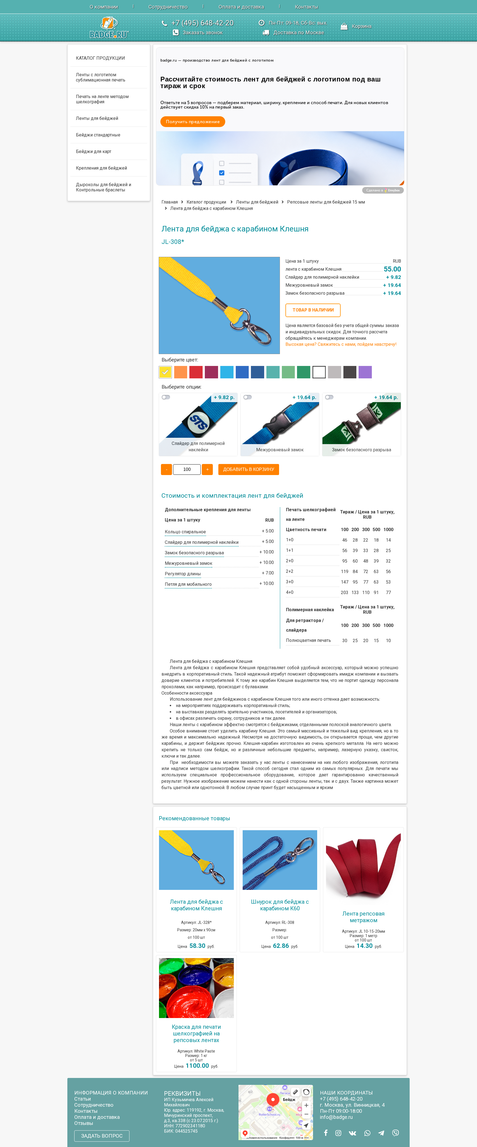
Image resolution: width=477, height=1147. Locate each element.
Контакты (306, 7)
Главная (169, 202)
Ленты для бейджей (257, 202)
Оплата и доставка (241, 7)
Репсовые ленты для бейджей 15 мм (326, 202)
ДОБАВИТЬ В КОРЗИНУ (248, 469)
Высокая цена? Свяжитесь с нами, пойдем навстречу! (340, 344)
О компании (104, 7)
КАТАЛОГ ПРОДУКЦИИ (100, 58)
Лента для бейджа (189, 667)
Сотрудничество (168, 7)
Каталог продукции (206, 202)
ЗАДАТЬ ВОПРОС (102, 1136)
